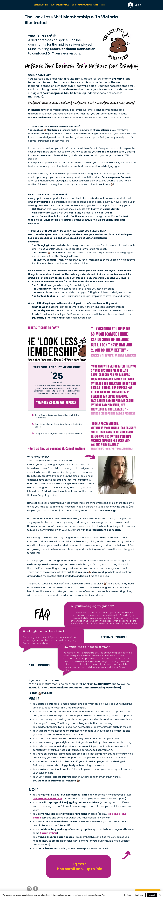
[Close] (159, 895)
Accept (152, 895)
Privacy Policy (100, 895)
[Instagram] (29, 888)
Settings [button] (127, 895)
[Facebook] (35, 888)
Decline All (139, 895)
